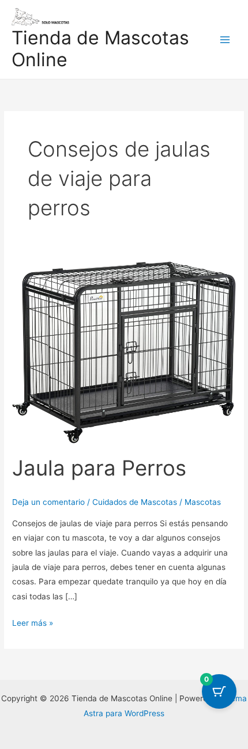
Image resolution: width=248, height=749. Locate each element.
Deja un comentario (48, 502)
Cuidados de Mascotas (134, 502)
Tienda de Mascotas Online (100, 48)
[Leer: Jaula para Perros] (124, 351)
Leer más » (32, 622)
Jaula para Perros (99, 468)
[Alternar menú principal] (225, 39)
